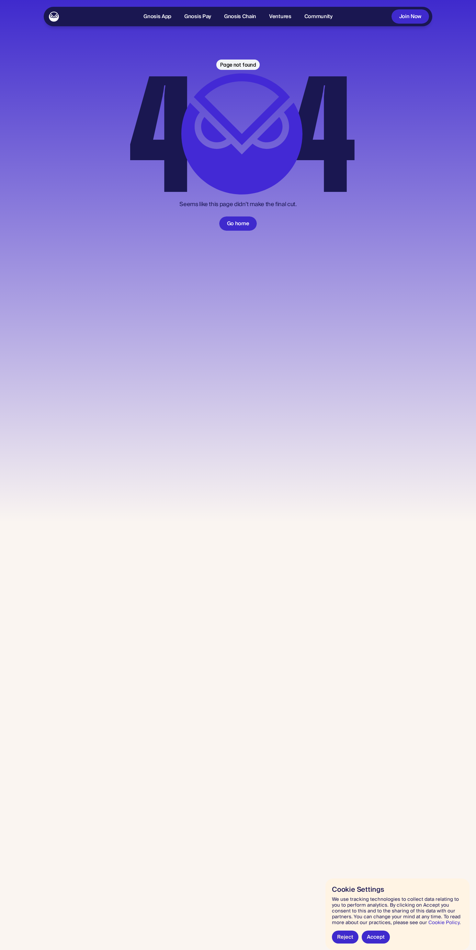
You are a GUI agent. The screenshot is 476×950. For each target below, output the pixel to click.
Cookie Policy (443, 922)
